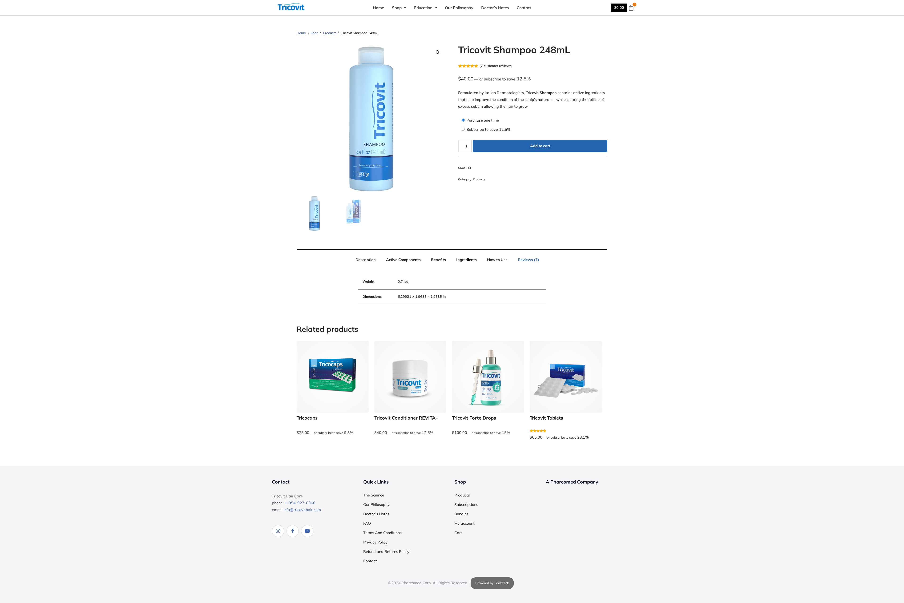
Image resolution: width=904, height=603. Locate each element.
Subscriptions (466, 504)
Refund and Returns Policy (386, 551)
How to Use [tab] (497, 259)
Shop (397, 7)
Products (329, 33)
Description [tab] (365, 259)
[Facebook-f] (293, 531)
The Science (373, 495)
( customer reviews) (496, 66)
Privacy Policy (375, 542)
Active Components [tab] (403, 259)
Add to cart (540, 145)
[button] (399, 7)
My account (464, 523)
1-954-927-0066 (300, 502)
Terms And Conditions (382, 532)
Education (423, 7)
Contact (524, 7)
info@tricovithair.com (302, 509)
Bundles (461, 514)
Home (378, 7)
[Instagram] (278, 531)
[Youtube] (307, 531)
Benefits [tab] (438, 259)
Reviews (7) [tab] (528, 259)
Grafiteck (501, 583)
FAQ (367, 523)
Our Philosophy (459, 7)
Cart (458, 532)
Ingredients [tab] (466, 259)
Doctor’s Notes (495, 7)
